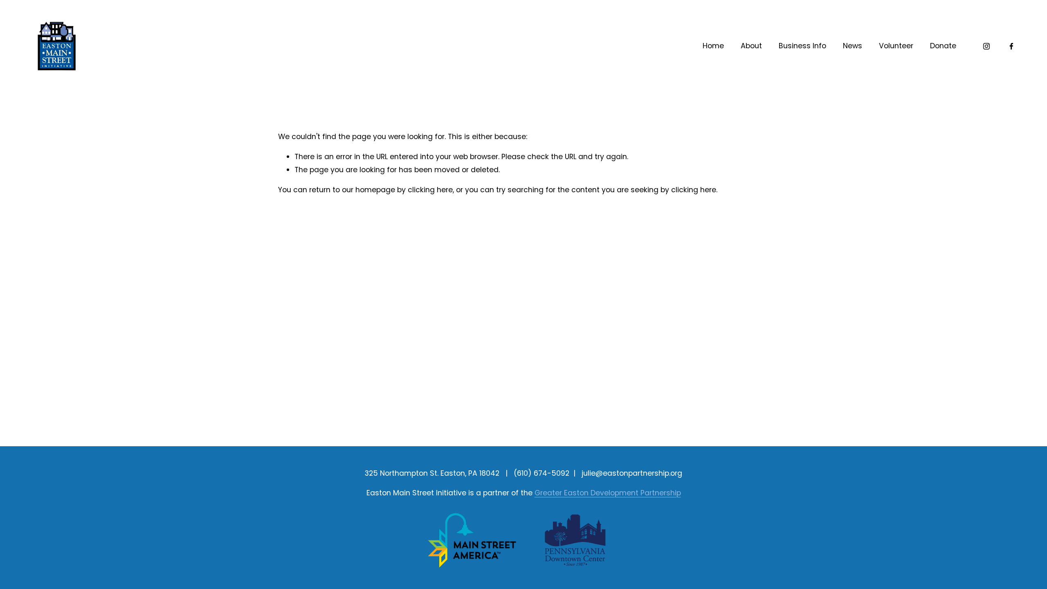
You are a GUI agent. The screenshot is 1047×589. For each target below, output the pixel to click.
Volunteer (896, 46)
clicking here (430, 190)
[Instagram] (986, 46)
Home (713, 46)
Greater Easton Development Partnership (608, 493)
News (852, 46)
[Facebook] (1011, 46)
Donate (943, 46)
